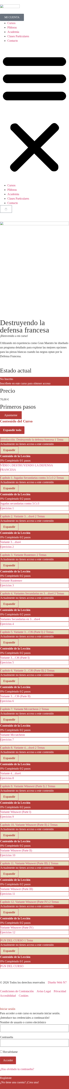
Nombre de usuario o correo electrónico (23, 1022)
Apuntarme (10, 415)
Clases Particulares (18, 36)
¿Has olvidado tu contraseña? (17, 1069)
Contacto (12, 40)
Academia (13, 31)
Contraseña (6, 1037)
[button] (34, 113)
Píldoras (12, 27)
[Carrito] (6, 209)
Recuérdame (10, 1051)
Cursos (11, 23)
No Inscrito (6, 379)
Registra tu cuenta (10, 1086)
